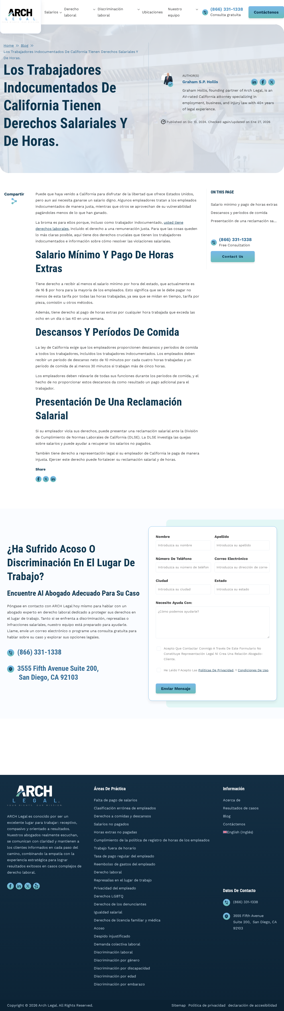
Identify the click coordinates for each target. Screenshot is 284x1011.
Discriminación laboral (113, 952)
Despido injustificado (112, 936)
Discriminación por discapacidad (122, 968)
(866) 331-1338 (226, 9)
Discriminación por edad (115, 976)
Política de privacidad (206, 1005)
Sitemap (179, 1005)
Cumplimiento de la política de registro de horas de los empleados (151, 840)
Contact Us (232, 256)
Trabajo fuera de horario (115, 848)
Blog (24, 45)
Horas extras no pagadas (115, 832)
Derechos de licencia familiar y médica (127, 920)
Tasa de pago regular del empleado (124, 856)
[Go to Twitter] (27, 887)
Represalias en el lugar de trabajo (123, 880)
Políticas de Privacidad (215, 670)
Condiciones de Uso (253, 670)
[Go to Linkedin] (19, 887)
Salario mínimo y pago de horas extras (244, 204)
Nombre (163, 537)
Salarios (51, 12)
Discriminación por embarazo (119, 984)
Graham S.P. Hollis (200, 81)
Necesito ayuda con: (174, 603)
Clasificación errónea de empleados (125, 808)
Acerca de (231, 800)
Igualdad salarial (108, 912)
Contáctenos (266, 12)
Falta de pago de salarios (115, 800)
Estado (221, 581)
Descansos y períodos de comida (239, 213)
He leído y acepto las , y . (216, 670)
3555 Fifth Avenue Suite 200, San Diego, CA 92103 (255, 922)
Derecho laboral (108, 872)
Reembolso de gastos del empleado (124, 864)
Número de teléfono (174, 559)
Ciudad (162, 581)
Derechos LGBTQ (108, 896)
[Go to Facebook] (10, 887)
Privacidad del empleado (115, 888)
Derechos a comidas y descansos (122, 816)
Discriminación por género (117, 960)
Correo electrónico (231, 559)
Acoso (99, 928)
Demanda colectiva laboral (117, 944)
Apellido (222, 537)
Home (9, 45)
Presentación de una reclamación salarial (244, 221)
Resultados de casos (240, 808)
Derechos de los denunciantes (120, 904)
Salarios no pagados (111, 824)
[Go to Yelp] (36, 887)
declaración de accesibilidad (252, 1005)
